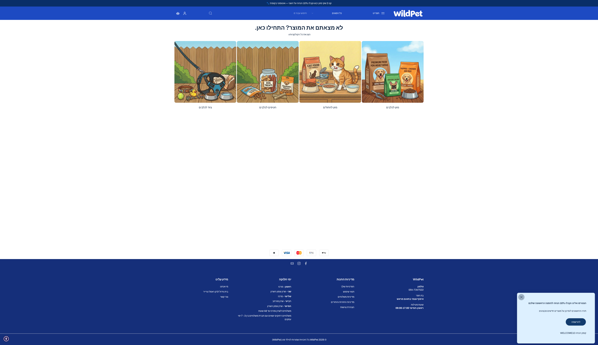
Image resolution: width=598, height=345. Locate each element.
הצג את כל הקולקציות (300, 34)
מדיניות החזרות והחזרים (342, 302)
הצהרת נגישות (347, 307)
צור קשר (224, 296)
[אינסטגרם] (299, 263)
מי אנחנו (224, 286)
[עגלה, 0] (177, 13)
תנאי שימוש (348, 291)
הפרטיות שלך (347, 286)
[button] (392, 279)
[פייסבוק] (305, 263)
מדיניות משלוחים (346, 296)
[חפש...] (210, 13)
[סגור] (521, 297)
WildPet (314, 339)
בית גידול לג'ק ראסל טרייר (215, 291)
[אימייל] (292, 263)
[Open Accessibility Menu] (6, 339)
